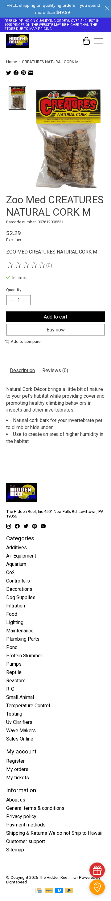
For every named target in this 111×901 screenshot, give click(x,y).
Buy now (56, 330)
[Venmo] (59, 891)
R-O (10, 689)
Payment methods (26, 825)
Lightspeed (16, 882)
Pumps (14, 664)
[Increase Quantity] (25, 300)
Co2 (10, 572)
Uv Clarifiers (19, 722)
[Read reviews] (26, 265)
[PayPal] (49, 891)
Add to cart (55, 317)
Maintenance (20, 631)
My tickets (17, 778)
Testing (14, 714)
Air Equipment (21, 556)
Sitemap (15, 850)
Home (11, 61)
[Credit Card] (39, 891)
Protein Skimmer (24, 656)
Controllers (18, 581)
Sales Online (19, 739)
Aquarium (16, 564)
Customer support (25, 841)
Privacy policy (21, 816)
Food (11, 614)
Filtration (15, 606)
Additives (16, 547)
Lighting (14, 622)
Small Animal (20, 697)
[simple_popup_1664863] (97, 870)
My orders (17, 769)
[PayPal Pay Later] (69, 891)
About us (15, 800)
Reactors (16, 681)
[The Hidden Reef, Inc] (17, 41)
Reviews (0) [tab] (55, 370)
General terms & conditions (35, 808)
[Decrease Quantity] (12, 300)
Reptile (14, 672)
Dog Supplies (20, 597)
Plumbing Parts (22, 639)
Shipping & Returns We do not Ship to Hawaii (54, 833)
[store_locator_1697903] (97, 887)
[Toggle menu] (98, 41)
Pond (12, 647)
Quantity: (14, 289)
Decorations (19, 589)
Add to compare (25, 341)
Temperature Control (28, 705)
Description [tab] (22, 370)
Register (15, 761)
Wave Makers (21, 730)
